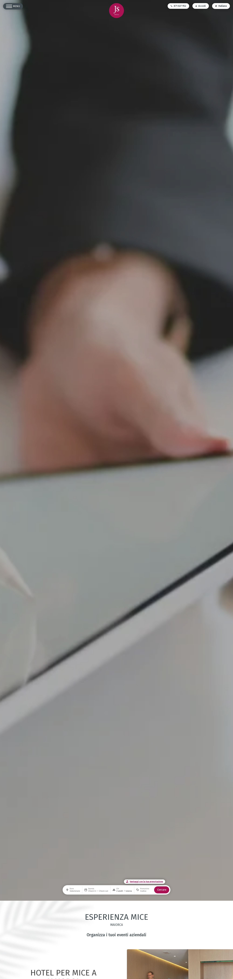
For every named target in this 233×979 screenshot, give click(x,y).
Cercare (161, 889)
